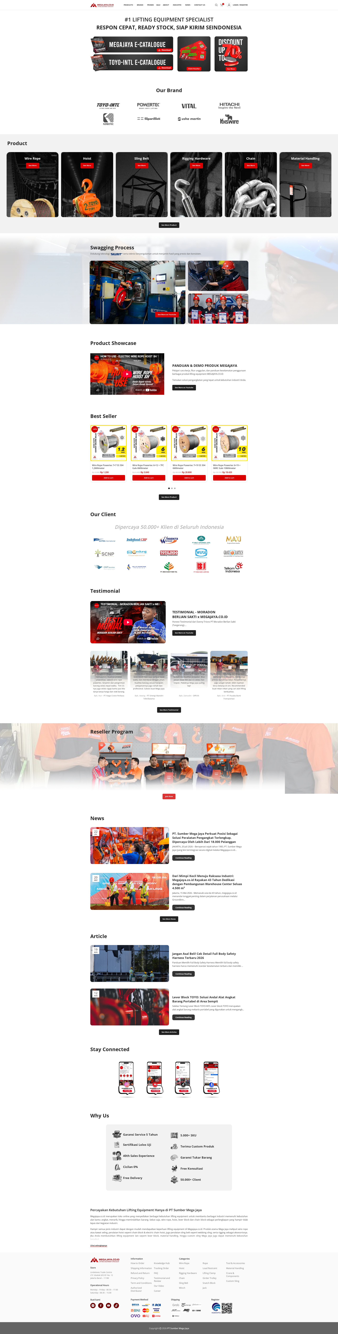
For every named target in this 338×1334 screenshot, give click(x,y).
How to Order (137, 1263)
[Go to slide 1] (169, 488)
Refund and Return (140, 1273)
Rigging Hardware (188, 1273)
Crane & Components (232, 1274)
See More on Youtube (184, 387)
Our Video (159, 1285)
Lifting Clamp (209, 1273)
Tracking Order (161, 1268)
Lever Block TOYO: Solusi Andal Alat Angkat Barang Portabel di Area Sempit (203, 999)
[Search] (216, 5)
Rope (205, 1263)
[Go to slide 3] (175, 488)
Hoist (181, 1268)
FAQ (156, 1273)
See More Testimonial (169, 710)
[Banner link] (32, 184)
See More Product (169, 225)
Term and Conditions (141, 1283)
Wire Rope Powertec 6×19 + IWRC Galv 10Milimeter (226, 467)
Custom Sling (232, 1281)
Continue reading (183, 858)
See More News (169, 919)
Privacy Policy (137, 1278)
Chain (182, 1278)
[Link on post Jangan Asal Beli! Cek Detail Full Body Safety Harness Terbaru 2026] (129, 963)
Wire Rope (184, 1263)
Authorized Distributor (136, 1289)
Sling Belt (183, 1283)
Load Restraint (210, 1268)
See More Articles (169, 1032)
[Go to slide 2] (172, 488)
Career (157, 1290)
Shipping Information (141, 1268)
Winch (182, 1287)
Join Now (169, 796)
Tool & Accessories (235, 1263)
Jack (204, 1287)
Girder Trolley (209, 1278)
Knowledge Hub (162, 1263)
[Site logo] (102, 4)
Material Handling (235, 1268)
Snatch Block (209, 1283)
